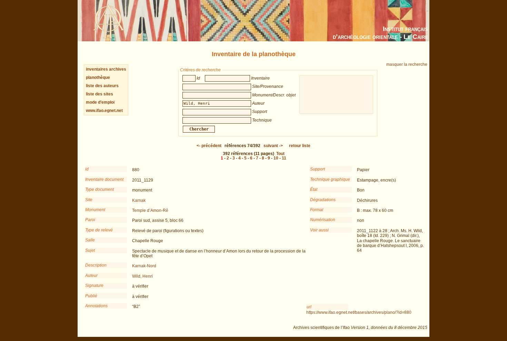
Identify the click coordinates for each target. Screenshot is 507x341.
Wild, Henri (142, 276)
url (309, 306)
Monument (95, 209)
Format (316, 209)
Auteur (91, 275)
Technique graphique (330, 179)
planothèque (98, 77)
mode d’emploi (100, 102)
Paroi (90, 219)
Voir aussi (319, 230)
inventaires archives (106, 69)
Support (317, 169)
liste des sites (99, 94)
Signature (94, 285)
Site (88, 199)
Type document (99, 189)
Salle (90, 240)
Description (96, 265)
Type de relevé (99, 230)
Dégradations (323, 199)
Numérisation (322, 219)
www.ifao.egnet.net (104, 110)
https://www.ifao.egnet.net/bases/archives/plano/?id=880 (358, 312)
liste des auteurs (102, 85)
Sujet (90, 250)
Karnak (139, 200)
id (87, 169)
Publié (91, 295)
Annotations (96, 305)
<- (209, 145)
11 (284, 158)
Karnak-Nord (144, 266)
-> (273, 145)
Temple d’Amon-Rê (150, 210)
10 (276, 158)
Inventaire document (104, 179)
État (313, 189)
